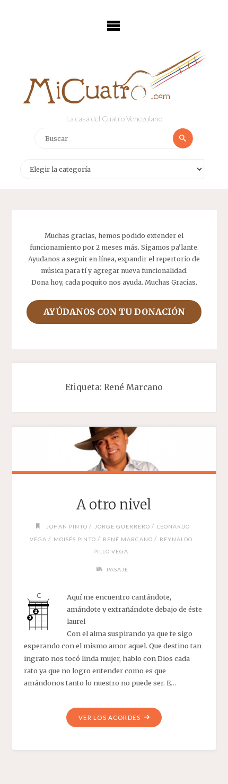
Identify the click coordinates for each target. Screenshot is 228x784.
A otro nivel (114, 504)
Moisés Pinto (75, 539)
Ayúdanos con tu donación (114, 311)
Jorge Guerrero (122, 526)
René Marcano (128, 539)
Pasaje (117, 569)
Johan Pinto (66, 526)
